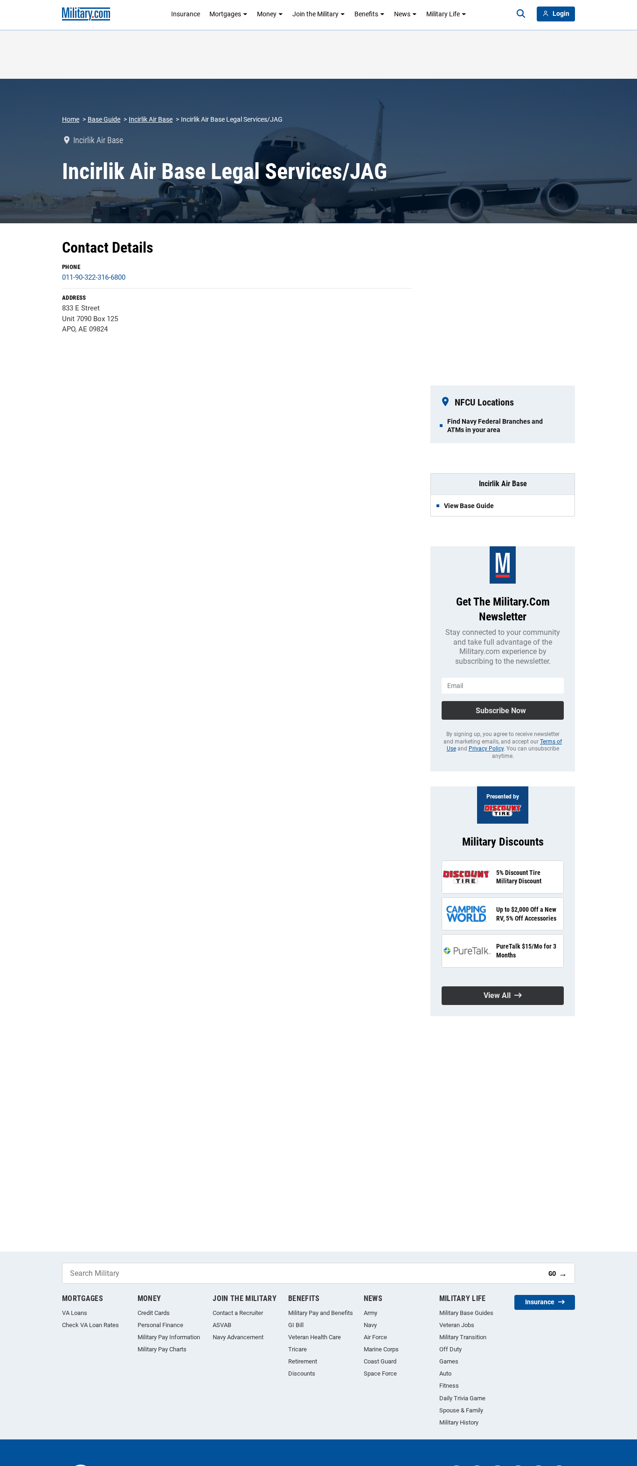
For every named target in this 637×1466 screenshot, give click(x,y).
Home (70, 119)
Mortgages (225, 14)
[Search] (520, 14)
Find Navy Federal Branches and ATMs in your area (495, 426)
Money (267, 14)
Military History (458, 1422)
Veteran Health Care (314, 1337)
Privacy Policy (486, 748)
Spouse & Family (461, 1410)
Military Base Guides (466, 1312)
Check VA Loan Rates (90, 1324)
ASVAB (222, 1324)
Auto (445, 1373)
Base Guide (104, 119)
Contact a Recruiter (238, 1312)
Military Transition (462, 1337)
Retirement (302, 1361)
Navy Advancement (238, 1337)
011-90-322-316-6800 (93, 277)
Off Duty (450, 1349)
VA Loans (74, 1312)
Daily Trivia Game (462, 1398)
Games (448, 1361)
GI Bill (296, 1324)
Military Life (443, 14)
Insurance (185, 14)
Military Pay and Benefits (320, 1312)
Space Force (380, 1373)
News (402, 14)
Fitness (449, 1385)
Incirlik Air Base (151, 119)
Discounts (301, 1373)
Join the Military (315, 14)
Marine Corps (381, 1349)
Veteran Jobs (456, 1324)
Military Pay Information (169, 1337)
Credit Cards (154, 1312)
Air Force (375, 1337)
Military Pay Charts (162, 1349)
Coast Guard (380, 1361)
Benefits (366, 14)
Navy (370, 1324)
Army (370, 1312)
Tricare (297, 1349)
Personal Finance (160, 1324)
